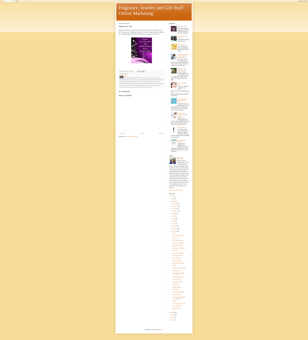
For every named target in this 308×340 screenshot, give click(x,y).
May (174, 221)
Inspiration (125, 73)
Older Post (161, 133)
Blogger (161, 329)
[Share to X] (141, 71)
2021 (172, 196)
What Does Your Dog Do (178, 248)
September (175, 211)
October (175, 208)
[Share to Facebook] (142, 71)
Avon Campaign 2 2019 (178, 303)
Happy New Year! (177, 308)
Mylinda (181, 158)
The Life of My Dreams (178, 263)
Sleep (173, 233)
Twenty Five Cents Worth (179, 268)
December (175, 203)
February (175, 228)
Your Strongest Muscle (178, 292)
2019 (172, 201)
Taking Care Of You (177, 282)
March (174, 226)
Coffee (174, 265)
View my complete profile (175, 190)
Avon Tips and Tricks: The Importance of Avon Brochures (183, 56)
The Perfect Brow (182, 127)
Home (141, 133)
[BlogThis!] (139, 71)
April (174, 223)
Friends (174, 301)
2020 (172, 198)
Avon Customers (176, 260)
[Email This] (138, 71)
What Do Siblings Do (177, 277)
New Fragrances (176, 258)
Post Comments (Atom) (132, 136)
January (175, 231)
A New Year (175, 284)
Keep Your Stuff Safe (177, 240)
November (175, 206)
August (175, 213)
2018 (172, 312)
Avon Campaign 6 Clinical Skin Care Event (182, 100)
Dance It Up (175, 238)
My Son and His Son (177, 235)
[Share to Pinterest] (144, 71)
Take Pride (175, 250)
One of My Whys (176, 306)
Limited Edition (176, 287)
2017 (172, 315)
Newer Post (122, 133)
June (174, 218)
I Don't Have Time (182, 26)
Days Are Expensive (177, 245)
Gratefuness (175, 289)
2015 (172, 320)
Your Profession (176, 270)
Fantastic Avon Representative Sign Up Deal (183, 115)
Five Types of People (177, 255)
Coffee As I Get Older (178, 243)
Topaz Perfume (181, 44)
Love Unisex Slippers (177, 253)
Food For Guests (176, 294)
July (174, 216)
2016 (172, 317)
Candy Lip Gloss (176, 279)
